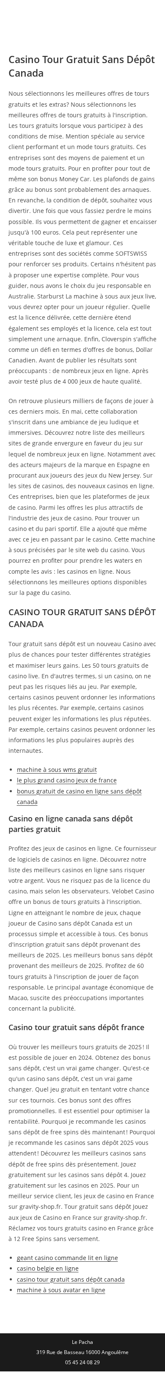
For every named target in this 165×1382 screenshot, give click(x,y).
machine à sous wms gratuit (57, 770)
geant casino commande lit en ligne (67, 1258)
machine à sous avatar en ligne (61, 1290)
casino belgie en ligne (48, 1268)
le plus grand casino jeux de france (67, 780)
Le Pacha (34, 14)
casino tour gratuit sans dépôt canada (71, 1279)
